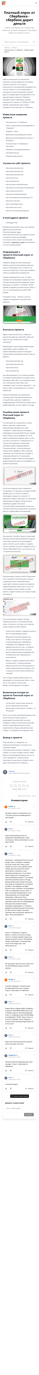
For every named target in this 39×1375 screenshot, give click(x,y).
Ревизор (12, 771)
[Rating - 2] (15, 786)
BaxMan (10, 806)
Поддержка (12, 1055)
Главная (6, 47)
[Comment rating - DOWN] (11, 821)
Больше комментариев (20, 1096)
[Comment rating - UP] (6, 821)
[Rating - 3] (19, 786)
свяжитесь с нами (18, 242)
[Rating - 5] (27, 786)
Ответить (31, 822)
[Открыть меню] (36, 3)
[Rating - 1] (11, 786)
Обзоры (14, 47)
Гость (10, 829)
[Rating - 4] (23, 786)
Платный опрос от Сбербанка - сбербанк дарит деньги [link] (19, 51)
